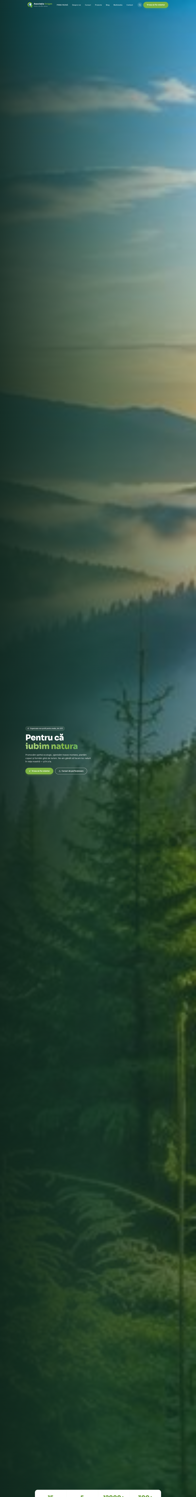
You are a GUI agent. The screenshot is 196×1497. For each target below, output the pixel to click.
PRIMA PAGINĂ (62, 5)
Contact (129, 5)
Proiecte (98, 5)
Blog (107, 5)
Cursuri (88, 5)
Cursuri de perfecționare (72, 771)
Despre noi (76, 5)
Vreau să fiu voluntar (156, 5)
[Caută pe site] (139, 4)
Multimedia (118, 5)
